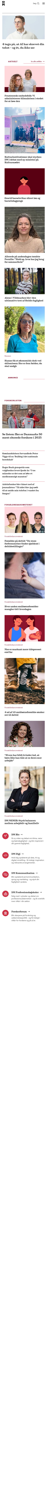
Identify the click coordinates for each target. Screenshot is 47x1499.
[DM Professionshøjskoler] (5, 894)
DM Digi (15, 853)
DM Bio (15, 834)
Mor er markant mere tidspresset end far (23, 650)
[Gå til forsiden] (3, 3)
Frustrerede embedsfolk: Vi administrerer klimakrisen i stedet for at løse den (24, 98)
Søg (34, 3)
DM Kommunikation (22, 873)
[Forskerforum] (5, 913)
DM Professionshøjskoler (25, 892)
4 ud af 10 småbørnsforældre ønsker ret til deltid (24, 713)
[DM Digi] (5, 855)
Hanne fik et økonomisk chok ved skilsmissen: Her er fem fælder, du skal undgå (23, 363)
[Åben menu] (43, 3)
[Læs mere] (25, 79)
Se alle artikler (36, 61)
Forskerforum (19, 911)
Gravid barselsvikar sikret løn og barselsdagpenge (22, 199)
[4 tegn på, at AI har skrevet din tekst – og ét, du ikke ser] (23, 27)
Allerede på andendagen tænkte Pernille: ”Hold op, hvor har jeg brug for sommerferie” (24, 259)
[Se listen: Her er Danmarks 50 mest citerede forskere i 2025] (23, 416)
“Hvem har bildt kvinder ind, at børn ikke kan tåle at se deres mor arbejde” (23, 758)
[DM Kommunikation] (5, 874)
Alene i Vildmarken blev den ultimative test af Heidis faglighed (24, 299)
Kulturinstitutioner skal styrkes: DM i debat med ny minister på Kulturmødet (23, 160)
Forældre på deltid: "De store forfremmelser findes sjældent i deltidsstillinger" (22, 544)
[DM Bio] (5, 836)
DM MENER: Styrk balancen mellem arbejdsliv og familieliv (22, 822)
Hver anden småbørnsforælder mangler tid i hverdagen (21, 608)
